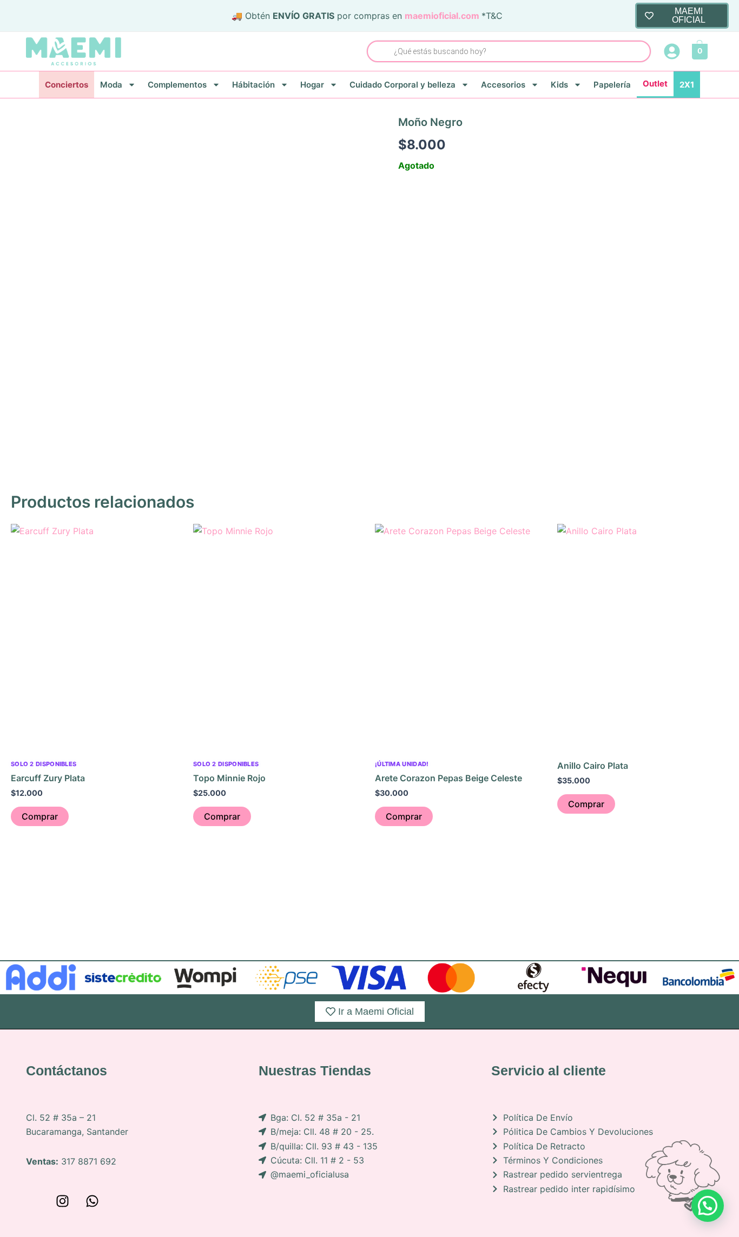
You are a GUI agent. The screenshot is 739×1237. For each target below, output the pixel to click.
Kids (559, 84)
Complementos (177, 84)
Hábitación (253, 84)
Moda (111, 84)
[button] (707, 1205)
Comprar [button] (40, 816)
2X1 (686, 84)
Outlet (655, 83)
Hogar (312, 84)
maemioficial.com (442, 15)
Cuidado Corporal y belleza (402, 84)
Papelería (612, 84)
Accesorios (503, 84)
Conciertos (66, 84)
